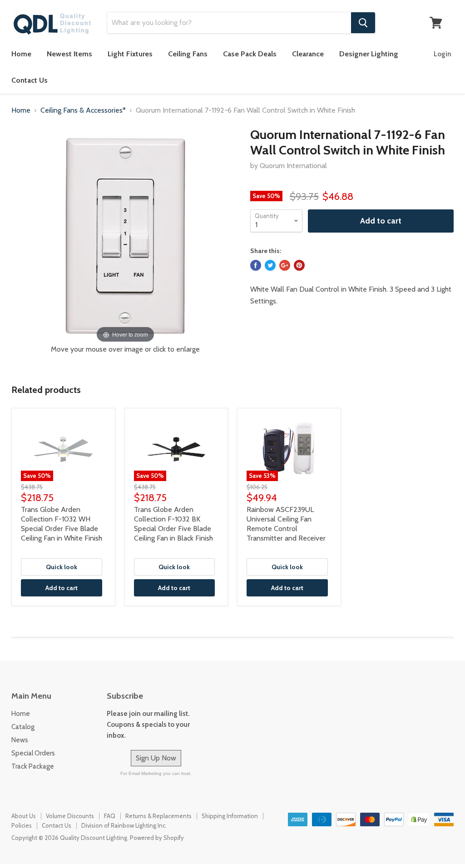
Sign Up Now (156, 758)
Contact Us (29, 80)
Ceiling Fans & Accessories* (83, 110)
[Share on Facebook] (255, 265)
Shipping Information (230, 815)
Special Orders (33, 753)
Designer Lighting (368, 54)
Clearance (308, 54)
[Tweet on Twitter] (270, 265)
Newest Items (69, 54)
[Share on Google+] (284, 265)
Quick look (61, 567)
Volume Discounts (70, 815)
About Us (23, 815)
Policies (21, 825)
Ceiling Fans (188, 54)
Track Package (32, 766)
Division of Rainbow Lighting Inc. (124, 825)
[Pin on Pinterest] (299, 265)
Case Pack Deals (250, 54)
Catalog (23, 727)
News (19, 740)
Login (442, 54)
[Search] (363, 22)
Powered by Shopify (157, 837)
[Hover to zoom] (125, 235)
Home (21, 54)
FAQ (109, 815)
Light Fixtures (130, 54)
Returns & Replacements (158, 815)
